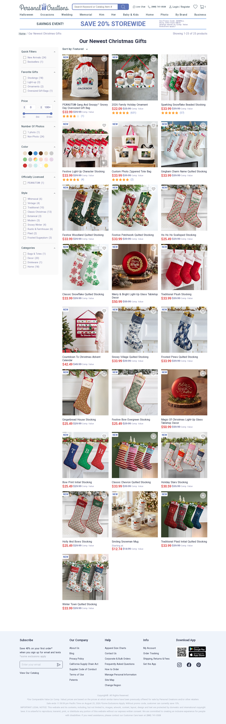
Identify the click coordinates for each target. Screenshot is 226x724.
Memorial (86, 14)
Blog (71, 653)
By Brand (181, 14)
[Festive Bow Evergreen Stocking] (135, 392)
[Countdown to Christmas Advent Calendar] (85, 330)
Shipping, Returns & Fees (156, 658)
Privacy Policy (76, 658)
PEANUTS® (35, 182)
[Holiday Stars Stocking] (184, 455)
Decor (33, 258)
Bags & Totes (36, 253)
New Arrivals (36, 57)
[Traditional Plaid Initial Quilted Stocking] (184, 514)
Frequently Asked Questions (120, 664)
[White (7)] (41, 166)
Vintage (33, 203)
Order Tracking (151, 653)
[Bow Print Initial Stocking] (85, 455)
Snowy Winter (36, 224)
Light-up (33, 82)
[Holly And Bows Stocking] (85, 514)
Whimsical (34, 199)
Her (113, 14)
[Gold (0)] (46, 153)
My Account (149, 648)
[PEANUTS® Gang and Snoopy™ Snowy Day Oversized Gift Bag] (85, 77)
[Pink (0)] (46, 159)
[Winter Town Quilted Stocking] (85, 577)
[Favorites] (195, 6)
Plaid (32, 233)
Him (101, 14)
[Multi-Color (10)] (36, 159)
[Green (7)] (25, 159)
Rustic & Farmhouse (40, 229)
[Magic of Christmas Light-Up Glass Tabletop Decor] (184, 392)
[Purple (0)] (51, 159)
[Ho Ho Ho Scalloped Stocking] (184, 208)
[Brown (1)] (41, 153)
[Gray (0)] (51, 153)
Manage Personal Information (120, 674)
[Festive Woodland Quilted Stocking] (85, 208)
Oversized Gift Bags (40, 91)
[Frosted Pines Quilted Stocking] (184, 330)
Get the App (149, 664)
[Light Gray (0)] (30, 159)
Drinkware (34, 262)
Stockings (35, 78)
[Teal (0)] (36, 166)
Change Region (113, 685)
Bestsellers (35, 61)
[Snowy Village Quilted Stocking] (135, 330)
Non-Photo (35, 136)
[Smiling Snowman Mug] (135, 514)
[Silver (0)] (30, 166)
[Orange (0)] (41, 159)
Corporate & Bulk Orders (118, 658)
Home (150, 14)
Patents (73, 680)
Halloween (26, 14)
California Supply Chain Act (83, 664)
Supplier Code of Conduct (83, 669)
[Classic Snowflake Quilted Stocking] (85, 267)
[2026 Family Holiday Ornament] (135, 77)
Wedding (67, 14)
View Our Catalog (29, 672)
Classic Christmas (39, 212)
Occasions (47, 14)
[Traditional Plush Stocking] (184, 267)
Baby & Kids (131, 14)
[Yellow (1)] (46, 166)
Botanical (34, 216)
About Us (74, 648)
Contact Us (110, 653)
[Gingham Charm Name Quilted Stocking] (184, 144)
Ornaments (35, 86)
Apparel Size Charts (115, 648)
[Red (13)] (25, 166)
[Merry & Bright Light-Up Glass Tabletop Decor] (135, 267)
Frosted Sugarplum (39, 237)
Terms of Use (76, 674)
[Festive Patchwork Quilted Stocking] (135, 208)
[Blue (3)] (36, 153)
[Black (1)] (30, 153)
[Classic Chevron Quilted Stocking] (135, 455)
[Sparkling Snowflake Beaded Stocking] (184, 77)
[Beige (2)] (25, 153)
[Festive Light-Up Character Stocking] (85, 144)
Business (200, 14)
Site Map (109, 680)
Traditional (35, 207)
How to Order (112, 669)
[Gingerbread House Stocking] (85, 392)
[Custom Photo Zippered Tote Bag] (135, 144)
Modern (33, 220)
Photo (164, 14)
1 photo (33, 132)
